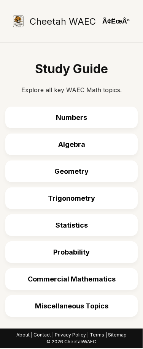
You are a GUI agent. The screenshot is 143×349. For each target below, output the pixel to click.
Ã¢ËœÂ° (116, 21)
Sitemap (117, 335)
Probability (71, 252)
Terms (97, 335)
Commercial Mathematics (72, 279)
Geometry (71, 171)
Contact (42, 335)
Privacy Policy (70, 335)
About (23, 335)
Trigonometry (71, 198)
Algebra (71, 144)
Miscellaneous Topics (71, 306)
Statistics (72, 225)
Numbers (71, 117)
